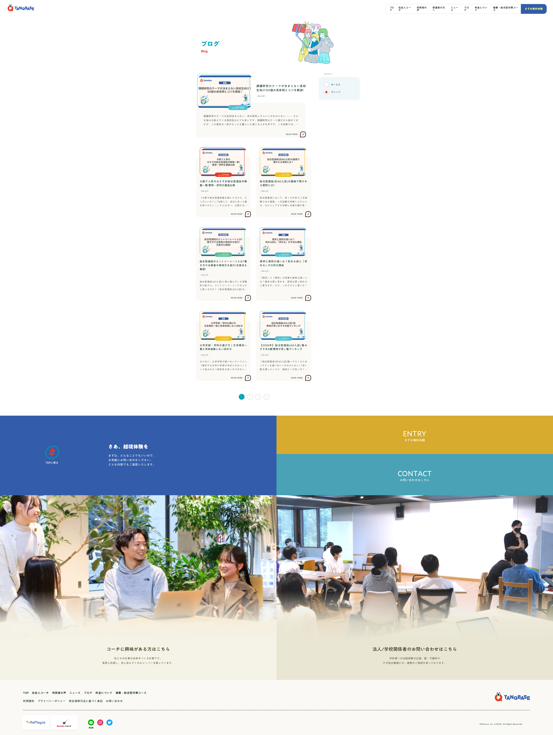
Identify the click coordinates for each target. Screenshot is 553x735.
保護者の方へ (438, 8)
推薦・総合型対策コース (505, 8)
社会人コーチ (404, 8)
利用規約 (28, 701)
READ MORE (237, 214)
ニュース (454, 8)
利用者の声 (422, 8)
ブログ (466, 8)
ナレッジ (336, 92)
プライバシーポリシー (52, 701)
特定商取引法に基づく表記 (86, 701)
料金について (481, 8)
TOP (392, 8)
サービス (336, 84)
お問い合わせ (114, 701)
